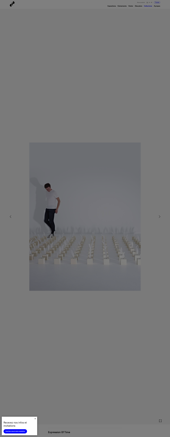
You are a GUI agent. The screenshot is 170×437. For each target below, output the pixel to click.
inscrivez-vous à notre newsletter (15, 431)
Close (35, 418)
